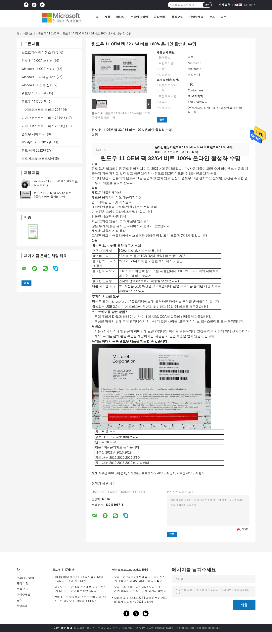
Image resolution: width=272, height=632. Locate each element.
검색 (207, 4)
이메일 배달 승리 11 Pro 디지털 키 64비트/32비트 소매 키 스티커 (78, 579)
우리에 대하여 (139, 16)
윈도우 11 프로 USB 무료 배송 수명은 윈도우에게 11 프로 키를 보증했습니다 (80, 589)
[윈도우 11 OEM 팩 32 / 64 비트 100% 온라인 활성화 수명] (25, 195)
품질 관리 (177, 16)
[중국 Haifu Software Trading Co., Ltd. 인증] (33, 231)
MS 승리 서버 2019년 (37, 142)
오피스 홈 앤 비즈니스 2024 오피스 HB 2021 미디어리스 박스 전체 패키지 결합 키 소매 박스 (140, 589)
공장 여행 (160, 16)
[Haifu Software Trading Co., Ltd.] (61, 18)
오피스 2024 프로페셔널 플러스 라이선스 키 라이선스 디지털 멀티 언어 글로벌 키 (139, 579)
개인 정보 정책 (63, 627)
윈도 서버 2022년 (34, 150)
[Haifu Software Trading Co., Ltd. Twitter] (34, 5)
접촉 (161, 119)
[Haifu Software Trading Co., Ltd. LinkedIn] (42, 4)
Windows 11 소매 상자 (37, 85)
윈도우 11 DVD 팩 (49, 33)
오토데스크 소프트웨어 (38, 159)
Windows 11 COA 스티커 (39, 69)
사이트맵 (22, 605)
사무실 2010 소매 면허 (190, 473)
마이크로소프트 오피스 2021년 (43, 126)
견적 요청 (224, 4)
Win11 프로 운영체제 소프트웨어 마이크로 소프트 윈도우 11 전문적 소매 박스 (80, 599)
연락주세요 (196, 16)
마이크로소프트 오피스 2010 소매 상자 (151, 473)
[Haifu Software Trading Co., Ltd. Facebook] (26, 4)
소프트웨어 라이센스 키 (38, 52)
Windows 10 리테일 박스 (39, 77)
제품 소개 (29, 33)
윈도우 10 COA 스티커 (37, 61)
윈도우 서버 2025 (34, 134)
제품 (107, 16)
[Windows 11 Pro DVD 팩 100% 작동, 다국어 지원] (25, 183)
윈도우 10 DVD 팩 (34, 93)
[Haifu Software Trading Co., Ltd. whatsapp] (37, 268)
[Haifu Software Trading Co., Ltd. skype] (58, 268)
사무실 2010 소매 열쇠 (112, 473)
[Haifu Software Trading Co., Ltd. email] (26, 268)
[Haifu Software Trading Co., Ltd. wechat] (48, 268)
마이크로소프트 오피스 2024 (42, 110)
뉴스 (212, 16)
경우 (223, 16)
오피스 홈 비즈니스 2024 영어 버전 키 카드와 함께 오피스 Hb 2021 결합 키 (140, 599)
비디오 (120, 16)
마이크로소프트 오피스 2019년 (43, 118)
